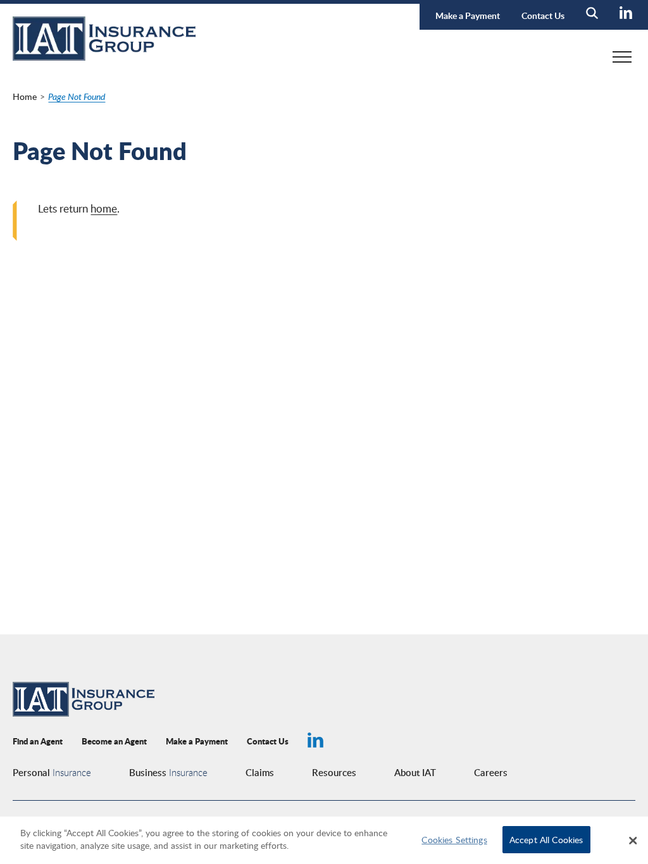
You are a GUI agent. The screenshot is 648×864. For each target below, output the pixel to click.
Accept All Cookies (546, 839)
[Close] (633, 840)
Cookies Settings (454, 839)
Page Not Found (76, 96)
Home (25, 96)
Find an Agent (38, 741)
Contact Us (542, 15)
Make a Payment (467, 15)
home (103, 208)
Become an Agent (114, 741)
